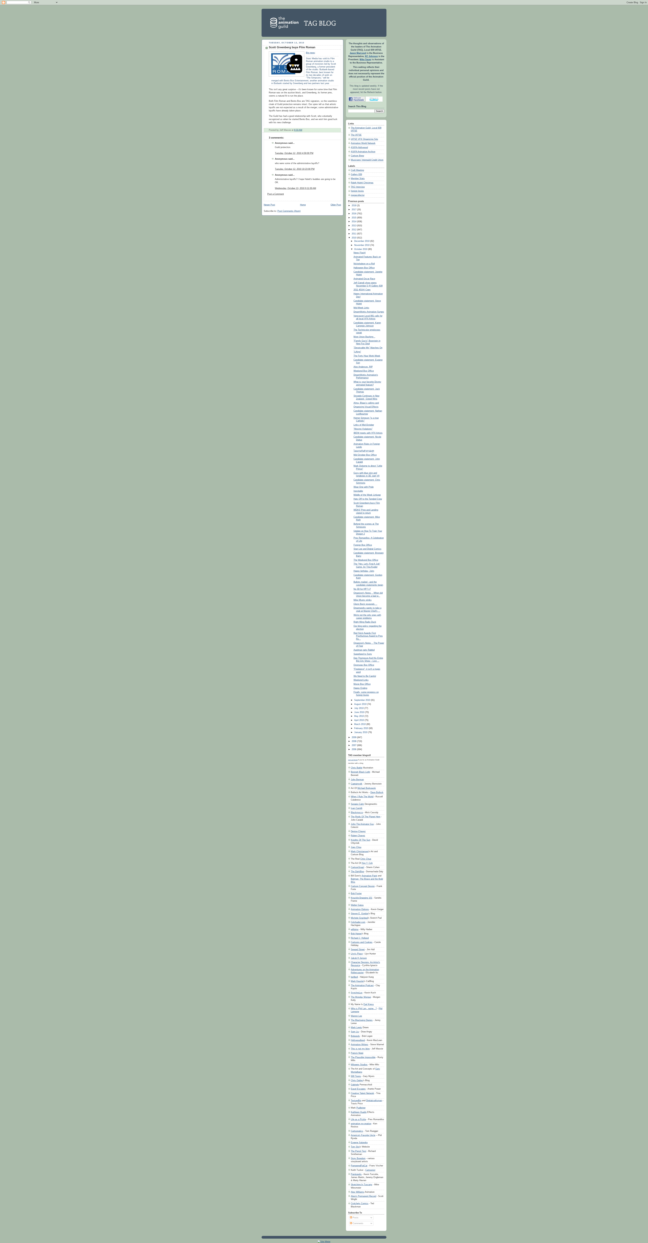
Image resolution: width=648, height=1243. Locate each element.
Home (303, 205)
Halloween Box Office (364, 268)
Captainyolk (356, 783)
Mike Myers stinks (363, 600)
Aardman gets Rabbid (364, 650)
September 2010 (362, 700)
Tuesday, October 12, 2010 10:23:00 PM (295, 169)
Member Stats (358, 178)
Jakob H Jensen (359, 958)
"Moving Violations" (363, 429)
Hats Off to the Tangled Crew (368, 499)
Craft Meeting (357, 170)
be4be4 (354, 977)
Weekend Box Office (364, 371)
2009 (354, 737)
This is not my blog (360, 1048)
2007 (354, 745)
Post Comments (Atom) (289, 211)
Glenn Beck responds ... (365, 604)
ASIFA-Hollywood (359, 147)
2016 (354, 213)
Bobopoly (355, 1036)
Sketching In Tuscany (361, 1184)
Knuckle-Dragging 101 (361, 898)
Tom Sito (355, 1146)
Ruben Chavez (358, 835)
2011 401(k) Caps (362, 290)
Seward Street (358, 949)
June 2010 (359, 712)
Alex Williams (357, 1192)
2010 (354, 238)
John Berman (357, 779)
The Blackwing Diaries (362, 1020)
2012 (354, 229)
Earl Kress (368, 1004)
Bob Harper (356, 933)
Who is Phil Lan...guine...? (364, 1008)
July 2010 (359, 708)
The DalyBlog (357, 871)
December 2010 (362, 241)
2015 (354, 218)
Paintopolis (356, 1174)
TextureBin (356, 1100)
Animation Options (360, 909)
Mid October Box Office (365, 455)
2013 (354, 225)
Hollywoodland (358, 1040)
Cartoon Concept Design (363, 886)
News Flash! (360, 253)
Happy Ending (360, 688)
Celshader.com (358, 922)
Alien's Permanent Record (363, 1196)
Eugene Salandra (359, 1142)
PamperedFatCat (359, 1165)
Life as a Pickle (358, 1119)
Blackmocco (357, 812)
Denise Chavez (358, 831)
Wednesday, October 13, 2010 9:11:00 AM (295, 188)
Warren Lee (356, 1016)
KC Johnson (371, 56)
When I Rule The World (362, 796)
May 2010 (359, 716)
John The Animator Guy (362, 824)
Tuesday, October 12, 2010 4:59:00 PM (294, 153)
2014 (354, 221)
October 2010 (360, 249)
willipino (354, 929)
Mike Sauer (365, 59)
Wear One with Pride (364, 487)
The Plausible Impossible (363, 1057)
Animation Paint (369, 875)
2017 (354, 209)
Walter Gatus (357, 905)
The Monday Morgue (361, 997)
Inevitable (358, 491)
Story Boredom (358, 1158)
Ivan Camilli (356, 808)
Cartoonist (370, 1170)
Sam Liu (355, 1031)
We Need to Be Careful (365, 676)
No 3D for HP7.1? (362, 589)
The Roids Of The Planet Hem (365, 816)
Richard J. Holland (360, 938)
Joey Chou (356, 847)
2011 (354, 234)
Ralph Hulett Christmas (362, 183)
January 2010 (360, 732)
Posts (355, 1218)
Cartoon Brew (357, 156)
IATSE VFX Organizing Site (364, 139)
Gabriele (355, 1084)
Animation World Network (363, 143)
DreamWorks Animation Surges (369, 312)
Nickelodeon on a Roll (364, 264)
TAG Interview (358, 187)
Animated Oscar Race (364, 279)
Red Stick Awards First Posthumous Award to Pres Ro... (368, 636)
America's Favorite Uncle (363, 1135)
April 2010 (359, 720)
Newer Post (269, 205)
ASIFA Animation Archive (363, 152)
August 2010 (360, 704)
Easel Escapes (358, 1089)
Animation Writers (359, 1044)
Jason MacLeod (358, 53)
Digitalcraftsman (374, 1100)
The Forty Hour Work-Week (367, 356)
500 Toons (356, 1076)
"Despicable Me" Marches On (368, 348)
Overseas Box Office (364, 665)
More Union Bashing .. (364, 337)
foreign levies (357, 191)
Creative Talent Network (362, 1093)
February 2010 (361, 728)
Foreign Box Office (363, 545)
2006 (354, 749)
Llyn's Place (357, 953)
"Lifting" (357, 352)
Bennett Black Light (360, 772)
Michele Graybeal (359, 918)
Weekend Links (361, 680)
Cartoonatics (357, 1131)
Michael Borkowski (366, 788)
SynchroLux (356, 992)
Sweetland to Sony (363, 654)
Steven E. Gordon (359, 913)
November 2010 (362, 245)
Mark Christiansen (360, 851)
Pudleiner (361, 1107)
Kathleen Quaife (359, 1112)
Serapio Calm (357, 804)
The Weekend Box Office (366, 560)
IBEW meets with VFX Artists (368, 433)
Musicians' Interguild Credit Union (367, 160)
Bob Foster (356, 893)
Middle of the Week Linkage (367, 495)
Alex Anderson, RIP (363, 367)
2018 (354, 205)
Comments (357, 1223)
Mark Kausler (357, 981)
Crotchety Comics (359, 1203)
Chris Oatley (357, 1080)
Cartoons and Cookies (361, 942)
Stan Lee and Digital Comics (367, 549)
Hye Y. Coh (367, 863)
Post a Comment (275, 194)
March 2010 (360, 724)
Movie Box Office (362, 684)
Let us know (353, 760)
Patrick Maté (357, 1053)
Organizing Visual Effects (366, 407)
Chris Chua (365, 859)
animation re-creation (361, 1123)
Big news (310, 53)
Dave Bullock (376, 792)
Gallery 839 (356, 174)
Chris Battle (356, 767)
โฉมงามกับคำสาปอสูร (364, 451)
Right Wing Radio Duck (365, 622)
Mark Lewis (356, 1027)
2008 (354, 741)
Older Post (336, 205)
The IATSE (356, 135)
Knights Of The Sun (360, 840)
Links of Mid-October (364, 425)
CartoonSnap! (357, 867)
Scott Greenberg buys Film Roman (292, 47)
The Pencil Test (358, 1151)
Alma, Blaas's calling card (366, 403)
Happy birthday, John (364, 571)
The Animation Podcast (362, 985)
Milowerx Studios (359, 1064)
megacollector (357, 195)
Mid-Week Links (361, 308)
